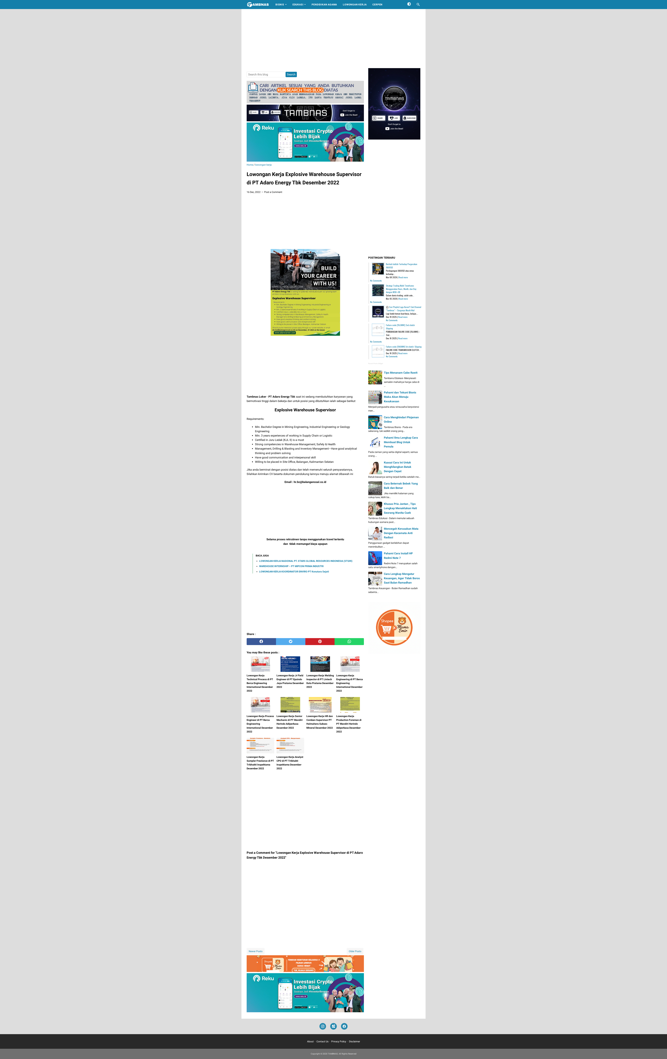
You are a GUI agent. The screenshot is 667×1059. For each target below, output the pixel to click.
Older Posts (355, 951)
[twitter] (290, 641)
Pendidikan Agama (324, 4)
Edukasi (298, 4)
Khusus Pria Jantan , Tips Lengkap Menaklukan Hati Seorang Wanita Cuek (400, 508)
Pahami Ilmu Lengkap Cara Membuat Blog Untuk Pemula (401, 442)
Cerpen (377, 4)
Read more (403, 277)
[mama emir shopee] (305, 971)
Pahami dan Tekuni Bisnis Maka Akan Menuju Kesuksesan (400, 397)
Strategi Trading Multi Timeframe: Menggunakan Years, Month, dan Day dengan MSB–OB (401, 289)
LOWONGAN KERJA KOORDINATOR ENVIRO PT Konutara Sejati (294, 571)
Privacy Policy (338, 1041)
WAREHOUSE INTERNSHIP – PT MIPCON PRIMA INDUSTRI (291, 566)
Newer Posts (255, 951)
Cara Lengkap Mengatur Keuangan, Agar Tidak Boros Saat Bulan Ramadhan (402, 578)
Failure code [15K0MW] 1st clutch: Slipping (404, 346)
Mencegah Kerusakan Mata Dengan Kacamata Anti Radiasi (401, 533)
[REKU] (305, 160)
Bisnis (279, 4)
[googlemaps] (333, 1026)
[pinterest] (320, 641)
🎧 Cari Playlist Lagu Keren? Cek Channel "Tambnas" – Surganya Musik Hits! (403, 309)
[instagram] (322, 1026)
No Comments (376, 280)
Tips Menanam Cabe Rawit (400, 372)
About (310, 1041)
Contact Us (322, 1041)
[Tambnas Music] (305, 120)
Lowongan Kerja (355, 4)
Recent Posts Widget (375, 363)
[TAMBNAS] (258, 4)
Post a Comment (273, 192)
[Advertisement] (333, 38)
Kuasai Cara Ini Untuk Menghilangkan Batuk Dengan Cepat (397, 467)
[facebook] (261, 641)
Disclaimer (354, 1041)
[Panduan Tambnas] (305, 102)
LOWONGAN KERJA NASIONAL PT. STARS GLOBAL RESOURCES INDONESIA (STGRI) (305, 561)
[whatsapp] (349, 641)
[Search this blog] (418, 4)
